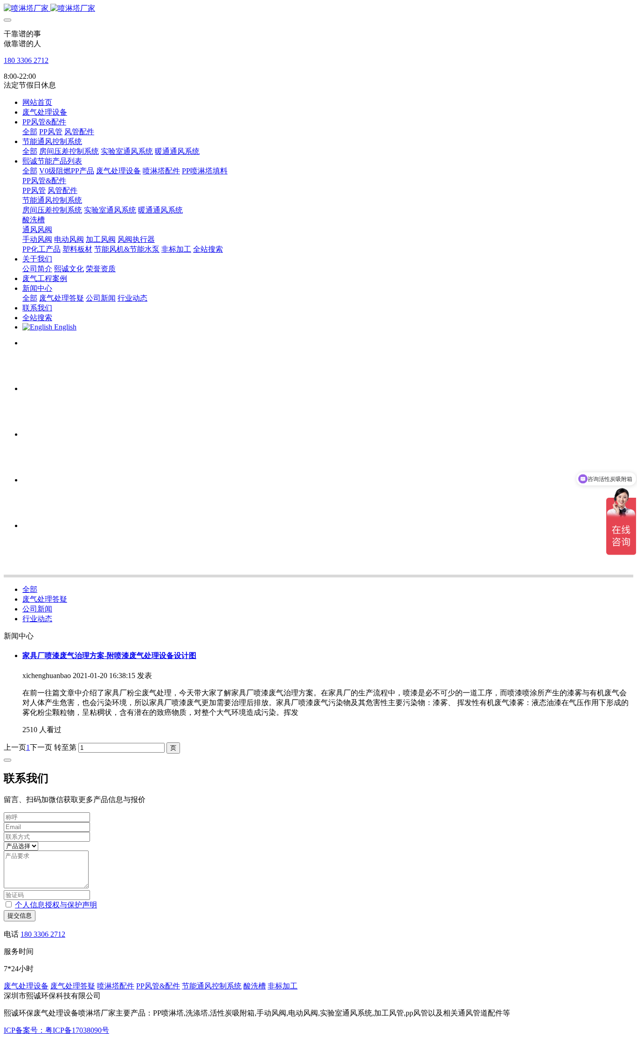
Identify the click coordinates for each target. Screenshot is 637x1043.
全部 (29, 132)
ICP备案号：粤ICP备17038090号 (56, 1030)
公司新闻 (37, 609)
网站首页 (37, 102)
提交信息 (19, 915)
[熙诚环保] (318, 9)
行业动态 (37, 619)
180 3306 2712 (26, 60)
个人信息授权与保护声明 (56, 905)
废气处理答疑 (44, 599)
